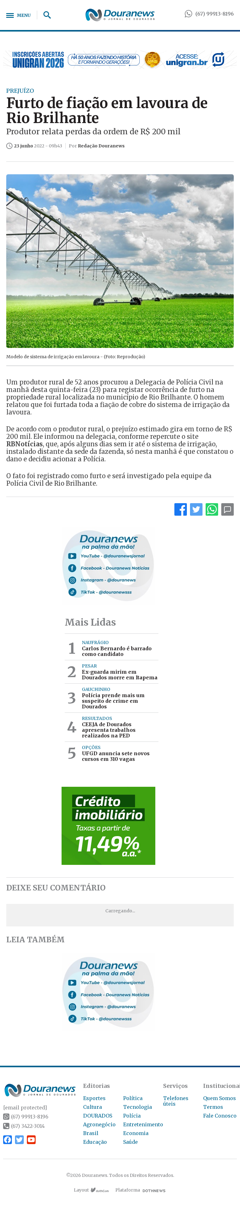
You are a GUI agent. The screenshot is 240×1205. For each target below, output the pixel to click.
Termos (213, 1107)
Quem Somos (219, 1098)
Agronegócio (99, 1124)
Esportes (94, 1098)
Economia (135, 1133)
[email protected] (25, 1107)
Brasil (90, 1133)
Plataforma (127, 1190)
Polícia (132, 1116)
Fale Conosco (220, 1116)
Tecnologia (137, 1107)
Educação (95, 1142)
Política (132, 1098)
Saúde (130, 1142)
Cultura (92, 1107)
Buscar (45, 15)
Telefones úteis (175, 1101)
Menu (24, 15)
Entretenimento (143, 1124)
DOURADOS (97, 1116)
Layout (81, 1190)
